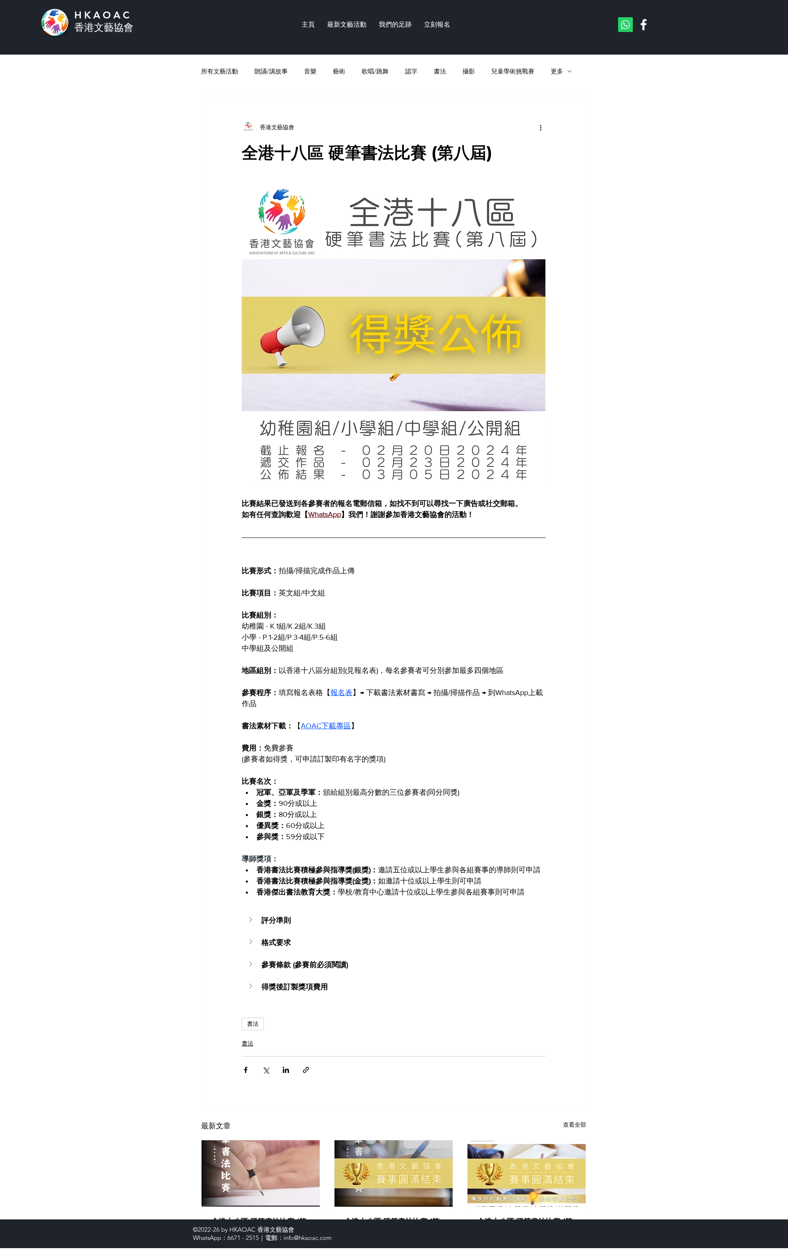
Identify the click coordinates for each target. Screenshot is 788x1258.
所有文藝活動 (219, 71)
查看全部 (574, 1124)
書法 (440, 71)
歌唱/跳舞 (375, 71)
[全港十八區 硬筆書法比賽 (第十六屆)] (393, 1173)
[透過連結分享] (306, 1070)
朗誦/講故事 (271, 71)
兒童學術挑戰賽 (512, 71)
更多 (557, 71)
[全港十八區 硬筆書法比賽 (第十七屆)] (261, 1173)
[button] (393, 920)
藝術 (339, 71)
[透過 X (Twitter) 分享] (266, 1070)
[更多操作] (540, 127)
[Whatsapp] (625, 24)
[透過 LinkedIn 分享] (286, 1070)
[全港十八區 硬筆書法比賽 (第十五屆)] (526, 1173)
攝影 (469, 71)
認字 (411, 71)
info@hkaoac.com (308, 1238)
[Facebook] (643, 24)
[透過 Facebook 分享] (246, 1070)
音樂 (310, 71)
